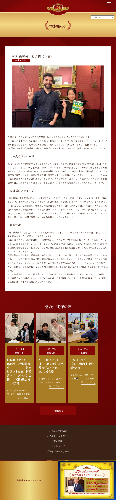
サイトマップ (58, 446)
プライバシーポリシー (58, 451)
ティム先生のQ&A (58, 431)
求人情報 (58, 441)
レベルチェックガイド (58, 436)
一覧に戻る (58, 410)
